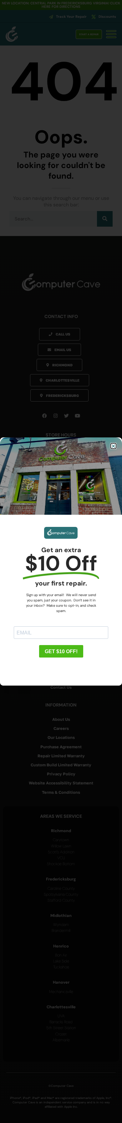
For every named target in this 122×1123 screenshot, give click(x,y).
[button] (113, 446)
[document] (61, 561)
